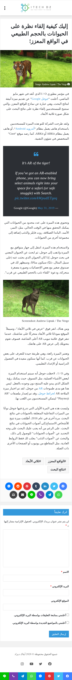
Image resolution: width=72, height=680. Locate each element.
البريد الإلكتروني (59, 586)
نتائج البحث (57, 469)
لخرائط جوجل (46, 393)
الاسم (65, 571)
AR (40, 388)
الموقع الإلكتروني (60, 600)
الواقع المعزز (56, 461)
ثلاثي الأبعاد (32, 461)
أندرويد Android (25, 128)
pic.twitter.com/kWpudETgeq (36, 198)
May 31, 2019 (46, 208)
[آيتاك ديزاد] (36, 8)
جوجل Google (40, 98)
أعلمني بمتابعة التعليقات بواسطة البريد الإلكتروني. (40, 615)
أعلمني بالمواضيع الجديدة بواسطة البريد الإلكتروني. (39, 622)
